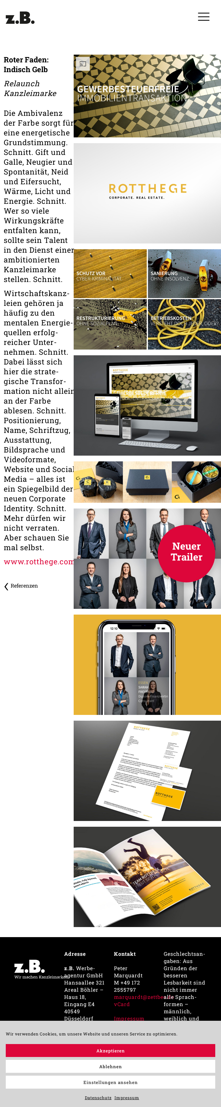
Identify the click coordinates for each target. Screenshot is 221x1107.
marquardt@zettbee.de (144, 996)
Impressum (127, 1097)
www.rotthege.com (40, 561)
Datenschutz (98, 1097)
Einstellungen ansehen (110, 1082)
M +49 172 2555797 (127, 986)
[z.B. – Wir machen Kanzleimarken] (20, 20)
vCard (122, 1004)
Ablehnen (110, 1066)
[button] (209, 531)
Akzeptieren (110, 1051)
